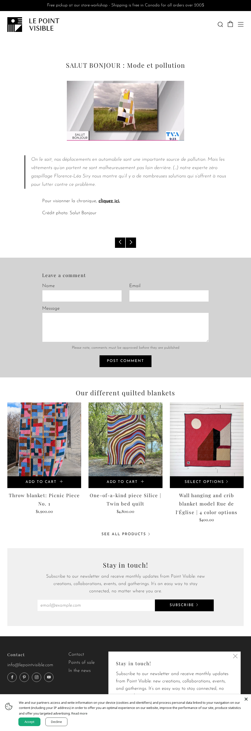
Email (134, 286)
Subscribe (182, 605)
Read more (79, 713)
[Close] (246, 699)
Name (48, 286)
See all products (123, 534)
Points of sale (81, 662)
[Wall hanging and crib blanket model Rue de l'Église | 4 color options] (207, 439)
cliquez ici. (109, 201)
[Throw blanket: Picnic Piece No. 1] (44, 439)
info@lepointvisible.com (30, 665)
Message (51, 308)
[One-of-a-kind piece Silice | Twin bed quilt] (125, 439)
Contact (76, 654)
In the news (79, 670)
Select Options (204, 482)
